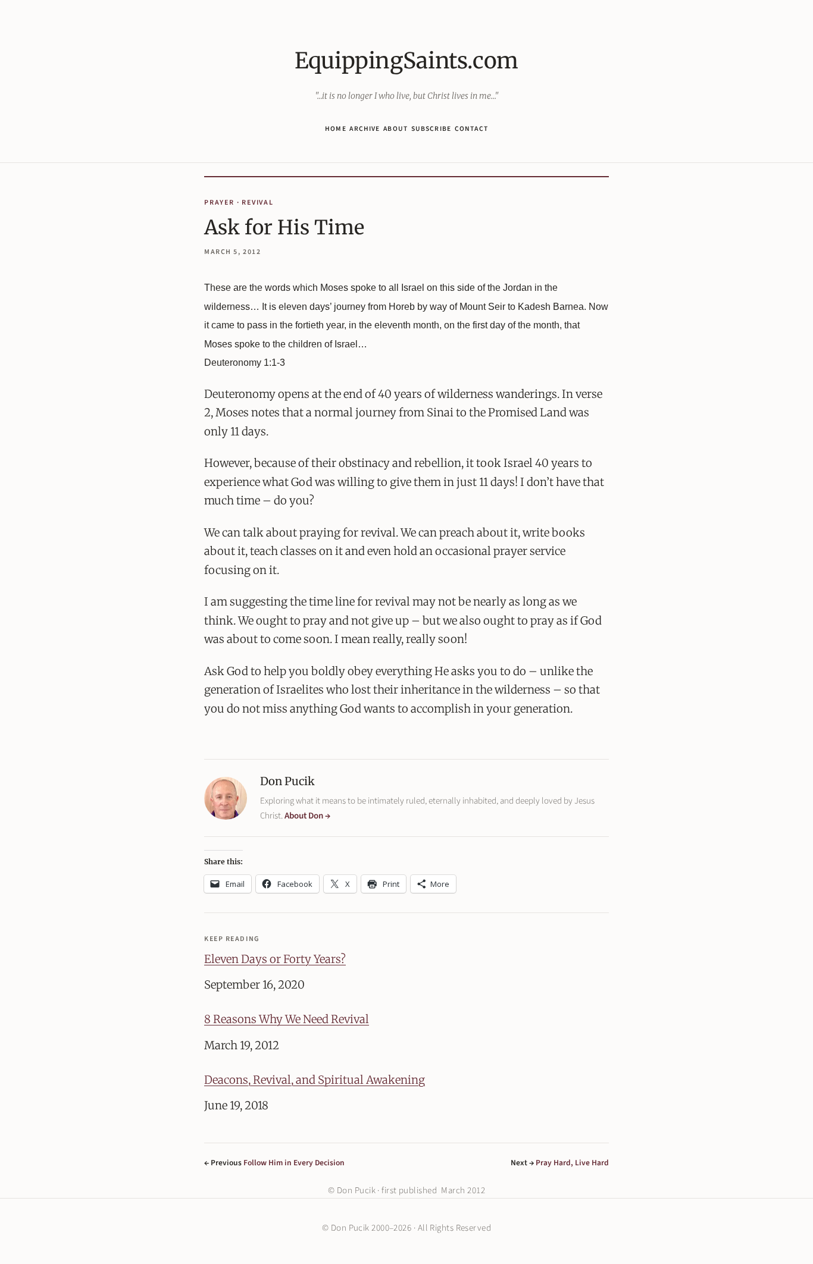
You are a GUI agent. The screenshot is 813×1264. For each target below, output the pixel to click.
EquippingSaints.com (406, 60)
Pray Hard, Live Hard (572, 1162)
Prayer (219, 202)
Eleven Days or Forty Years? (275, 959)
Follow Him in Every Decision (294, 1162)
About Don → (307, 816)
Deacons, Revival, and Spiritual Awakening (314, 1080)
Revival (258, 202)
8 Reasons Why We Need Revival (286, 1019)
